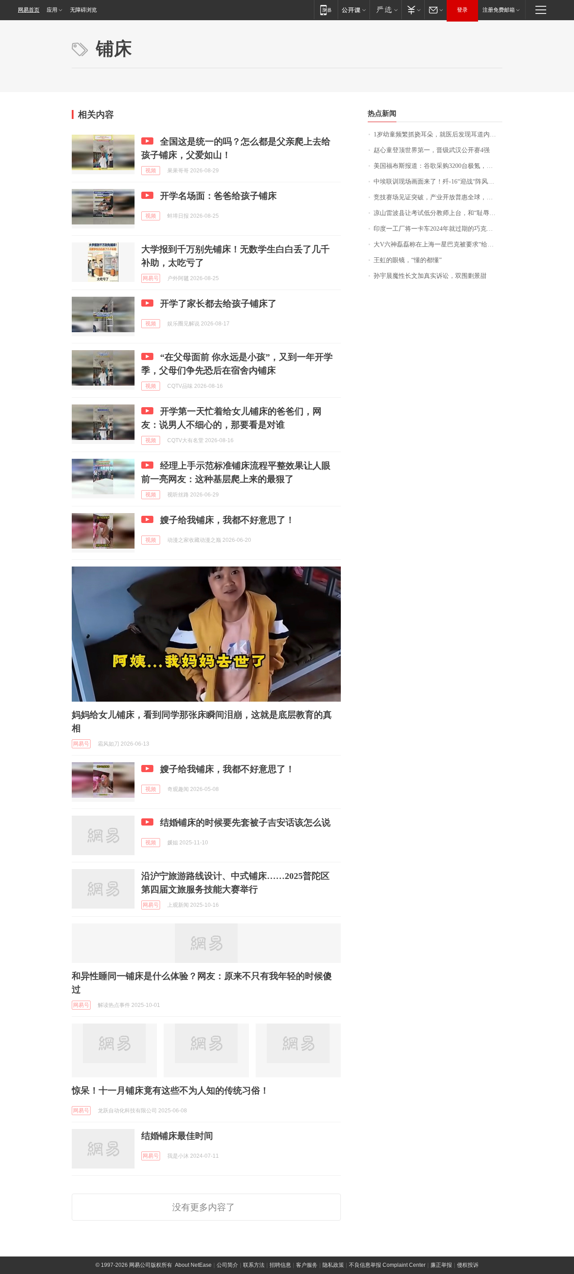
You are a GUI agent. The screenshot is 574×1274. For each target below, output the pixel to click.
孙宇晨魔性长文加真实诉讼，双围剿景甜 (430, 275)
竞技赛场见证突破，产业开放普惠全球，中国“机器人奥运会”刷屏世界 (438, 197)
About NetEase (193, 1265)
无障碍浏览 (83, 10)
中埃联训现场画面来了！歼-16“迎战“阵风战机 (437, 181)
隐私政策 (333, 1265)
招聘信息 (280, 1265)
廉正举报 (441, 1265)
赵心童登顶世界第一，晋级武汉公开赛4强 (432, 150)
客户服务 (306, 1265)
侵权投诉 (467, 1265)
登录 (462, 10)
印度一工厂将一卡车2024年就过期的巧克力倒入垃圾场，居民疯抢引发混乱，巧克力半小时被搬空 (438, 228)
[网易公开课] (354, 9)
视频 (150, 170)
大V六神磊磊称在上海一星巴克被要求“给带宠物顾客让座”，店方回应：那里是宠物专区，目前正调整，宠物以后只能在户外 (438, 244)
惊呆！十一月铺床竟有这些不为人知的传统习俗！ (170, 1090)
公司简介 (227, 1265)
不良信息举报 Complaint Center (387, 1265)
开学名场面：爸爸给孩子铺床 (218, 196)
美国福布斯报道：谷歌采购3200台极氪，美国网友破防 (438, 166)
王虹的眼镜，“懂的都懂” (408, 260)
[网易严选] (385, 9)
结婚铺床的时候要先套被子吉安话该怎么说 (245, 822)
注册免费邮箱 (499, 10)
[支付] (412, 9)
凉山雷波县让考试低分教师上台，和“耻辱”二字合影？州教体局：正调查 (438, 213)
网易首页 (28, 10)
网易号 (151, 278)
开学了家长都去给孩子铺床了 (218, 303)
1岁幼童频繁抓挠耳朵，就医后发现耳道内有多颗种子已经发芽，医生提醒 (438, 134)
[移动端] (326, 9)
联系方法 (254, 1265)
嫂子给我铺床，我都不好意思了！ (227, 520)
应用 (52, 10)
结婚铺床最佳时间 (177, 1136)
